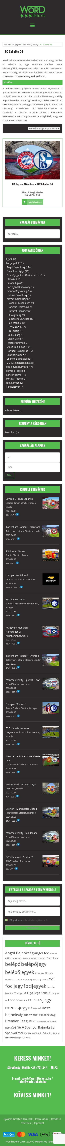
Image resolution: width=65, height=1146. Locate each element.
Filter (9, 475)
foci (51, 979)
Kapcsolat (39, 1123)
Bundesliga (39, 973)
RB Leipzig (13, 330)
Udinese (26, 1037)
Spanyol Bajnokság (17, 358)
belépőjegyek (19, 972)
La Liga (28, 993)
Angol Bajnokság (16, 267)
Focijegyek (16, 44)
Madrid (24, 1000)
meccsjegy (39, 999)
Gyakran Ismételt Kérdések (18, 1119)
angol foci (42, 953)
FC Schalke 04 (15, 322)
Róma (8, 1027)
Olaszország (47, 1015)
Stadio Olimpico (43, 1033)
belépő (12, 964)
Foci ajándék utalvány (18, 287)
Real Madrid (50, 1021)
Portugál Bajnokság (17, 350)
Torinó (56, 1033)
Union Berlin (14, 338)
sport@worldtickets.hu (36, 1078)
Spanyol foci (14, 1033)
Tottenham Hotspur (13, 1038)
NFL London (13, 382)
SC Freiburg (14, 334)
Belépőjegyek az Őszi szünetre (23, 275)
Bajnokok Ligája (15, 271)
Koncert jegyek (14, 374)
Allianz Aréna (12, 410)
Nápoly (36, 1008)
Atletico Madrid (39, 958)
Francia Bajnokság (17, 291)
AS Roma (9, 958)
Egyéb (9, 259)
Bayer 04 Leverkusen (19, 302)
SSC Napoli (29, 1033)
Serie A (18, 1027)
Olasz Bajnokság (16, 346)
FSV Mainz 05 (15, 326)
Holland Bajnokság (17, 295)
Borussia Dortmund (18, 306)
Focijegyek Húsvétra (17, 366)
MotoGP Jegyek (14, 378)
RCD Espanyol (38, 1021)
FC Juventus (43, 979)
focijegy (14, 986)
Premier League (18, 1020)
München (10, 432)
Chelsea (49, 973)
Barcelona (52, 958)
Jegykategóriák (35, 202)
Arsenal (53, 953)
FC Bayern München (19, 318)
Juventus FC (10, 993)
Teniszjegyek (13, 386)
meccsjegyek (19, 1007)
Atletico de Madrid (23, 958)
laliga (19, 993)
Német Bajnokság (30, 44)
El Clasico (12, 279)
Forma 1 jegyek (14, 370)
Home (7, 44)
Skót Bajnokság (15, 354)
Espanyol (33, 979)
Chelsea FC (10, 979)
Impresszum (41, 1119)
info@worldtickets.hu (32, 1081)
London (14, 1000)
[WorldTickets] (32, 11)
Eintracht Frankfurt (18, 311)
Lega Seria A (42, 993)
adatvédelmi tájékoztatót (35, 920)
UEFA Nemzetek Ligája (19, 362)
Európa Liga (13, 283)
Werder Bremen (16, 342)
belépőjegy (33, 964)
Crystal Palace (22, 979)
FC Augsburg (14, 315)
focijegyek (35, 986)
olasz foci (31, 1015)
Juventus (51, 987)
